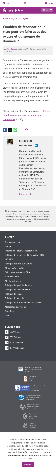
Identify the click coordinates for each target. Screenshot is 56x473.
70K (7, 3)
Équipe (8, 246)
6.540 (50, 3)
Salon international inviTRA (17, 272)
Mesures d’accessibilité (15, 268)
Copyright (9, 311)
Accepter (28, 464)
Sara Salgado (23, 18)
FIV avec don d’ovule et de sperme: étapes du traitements (27, 115)
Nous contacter (12, 277)
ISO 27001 (10, 259)
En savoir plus (26, 193)
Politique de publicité (15, 298)
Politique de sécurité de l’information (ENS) (24, 255)
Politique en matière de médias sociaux (23, 302)
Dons (7, 315)
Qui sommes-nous (13, 242)
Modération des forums (15, 307)
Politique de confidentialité (17, 289)
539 (28, 3)
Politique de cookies (14, 294)
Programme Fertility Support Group (21, 251)
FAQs (13, 18)
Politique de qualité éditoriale (18, 285)
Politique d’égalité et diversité (18, 264)
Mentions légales (13, 281)
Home (5, 18)
